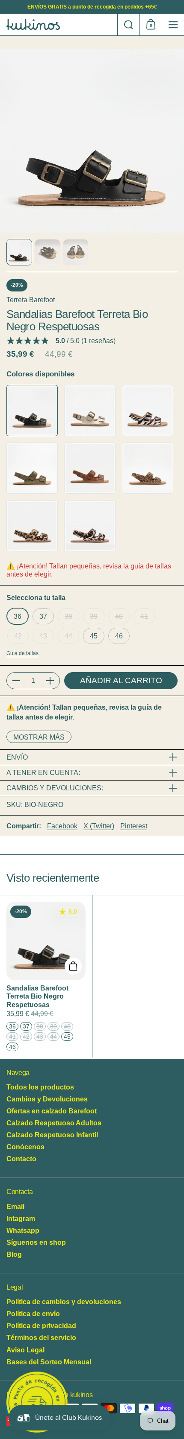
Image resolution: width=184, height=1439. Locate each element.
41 (144, 616)
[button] (128, 24)
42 (18, 636)
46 (119, 636)
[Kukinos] (58, 24)
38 (68, 616)
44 (68, 636)
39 (94, 616)
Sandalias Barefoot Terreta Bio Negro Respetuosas (46, 976)
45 (94, 636)
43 (43, 636)
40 (119, 616)
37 (43, 616)
